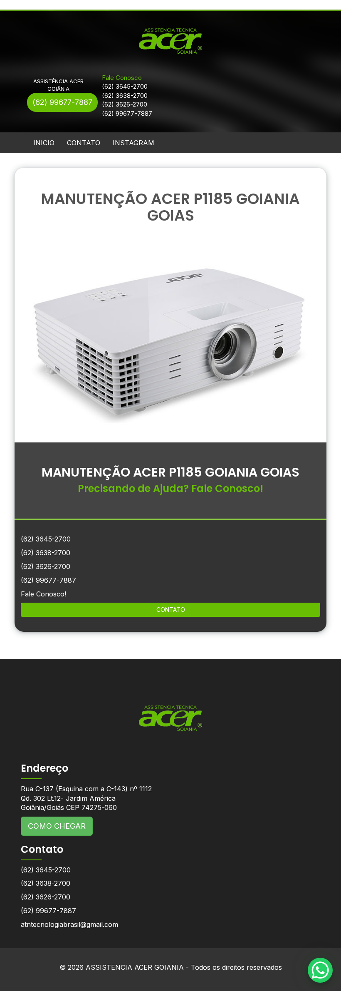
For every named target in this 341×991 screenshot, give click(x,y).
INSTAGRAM (133, 143)
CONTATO (83, 143)
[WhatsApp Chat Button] (320, 970)
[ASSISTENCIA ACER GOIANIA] (170, 712)
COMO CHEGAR (57, 826)
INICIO (43, 143)
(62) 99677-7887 (62, 102)
